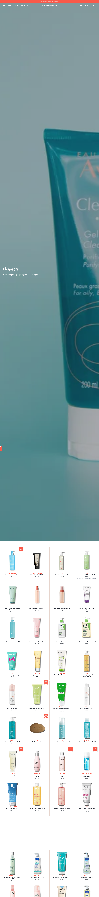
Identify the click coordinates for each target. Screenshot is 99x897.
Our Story (16, 5)
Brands (9, 5)
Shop (4, 5)
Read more (37, 275)
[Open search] (89, 5)
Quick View (85, 570)
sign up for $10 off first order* (49, 1)
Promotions (24, 5)
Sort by (89, 543)
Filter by (6, 543)
